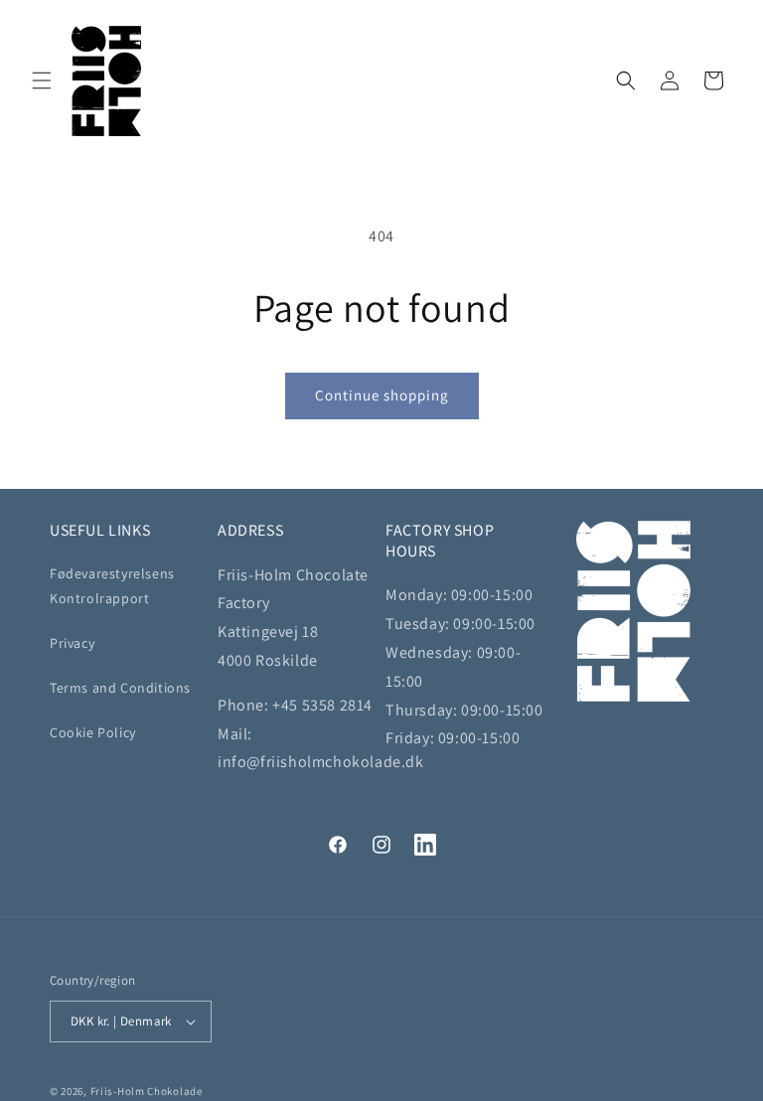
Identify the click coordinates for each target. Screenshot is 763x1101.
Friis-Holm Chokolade (146, 1091)
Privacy (72, 643)
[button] (42, 80)
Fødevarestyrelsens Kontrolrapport (112, 585)
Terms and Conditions (120, 688)
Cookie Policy (93, 732)
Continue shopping (382, 395)
